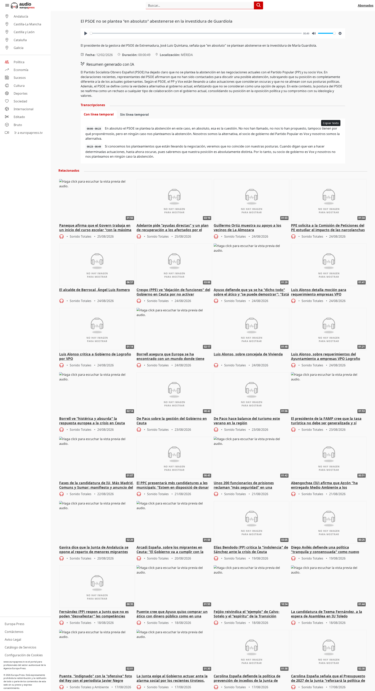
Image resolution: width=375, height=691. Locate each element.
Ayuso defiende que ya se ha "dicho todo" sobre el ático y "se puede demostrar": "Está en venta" (251, 292)
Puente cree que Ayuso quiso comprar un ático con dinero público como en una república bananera (172, 614)
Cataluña (20, 40)
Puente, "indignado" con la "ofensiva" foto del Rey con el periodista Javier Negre (95, 678)
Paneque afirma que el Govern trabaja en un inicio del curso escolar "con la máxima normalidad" (95, 228)
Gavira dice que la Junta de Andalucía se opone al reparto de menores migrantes (93, 549)
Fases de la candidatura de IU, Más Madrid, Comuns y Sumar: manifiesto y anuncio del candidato (96, 485)
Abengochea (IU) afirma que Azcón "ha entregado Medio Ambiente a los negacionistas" (324, 485)
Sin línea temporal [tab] (134, 114)
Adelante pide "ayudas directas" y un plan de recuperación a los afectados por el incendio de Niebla (173, 228)
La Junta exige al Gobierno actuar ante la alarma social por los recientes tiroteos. (172, 678)
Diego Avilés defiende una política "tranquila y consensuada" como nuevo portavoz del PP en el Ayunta (325, 549)
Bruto (18, 125)
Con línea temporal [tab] (99, 114)
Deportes (21, 93)
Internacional (23, 109)
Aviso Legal (13, 639)
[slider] (196, 33)
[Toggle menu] (7, 5)
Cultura (19, 85)
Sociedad (20, 101)
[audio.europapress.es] (28, 5)
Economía (21, 70)
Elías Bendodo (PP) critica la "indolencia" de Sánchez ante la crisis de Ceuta (251, 549)
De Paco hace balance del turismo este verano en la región (247, 420)
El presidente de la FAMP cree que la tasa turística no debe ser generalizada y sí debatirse (326, 421)
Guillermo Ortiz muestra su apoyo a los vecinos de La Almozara (247, 227)
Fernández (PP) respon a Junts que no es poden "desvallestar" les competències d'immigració (94, 614)
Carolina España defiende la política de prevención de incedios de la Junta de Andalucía (247, 678)
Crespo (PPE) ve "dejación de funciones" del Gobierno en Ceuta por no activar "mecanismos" (173, 292)
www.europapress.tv (14, 661)
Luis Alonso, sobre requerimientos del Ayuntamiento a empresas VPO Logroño (325, 356)
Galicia (18, 48)
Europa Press (14, 624)
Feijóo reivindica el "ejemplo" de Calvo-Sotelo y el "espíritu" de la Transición (246, 613)
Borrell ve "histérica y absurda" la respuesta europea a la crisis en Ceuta (92, 420)
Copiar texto (331, 123)
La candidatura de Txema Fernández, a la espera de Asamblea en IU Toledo (326, 613)
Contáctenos (14, 632)
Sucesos (20, 78)
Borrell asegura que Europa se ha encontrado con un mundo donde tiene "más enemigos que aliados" (170, 356)
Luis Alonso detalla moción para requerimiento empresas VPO (318, 292)
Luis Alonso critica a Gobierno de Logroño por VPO (95, 356)
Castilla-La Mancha (27, 24)
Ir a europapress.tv (28, 133)
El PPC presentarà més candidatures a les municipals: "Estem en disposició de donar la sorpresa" (173, 485)
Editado (19, 117)
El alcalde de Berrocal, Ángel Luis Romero (94, 290)
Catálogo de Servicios (20, 647)
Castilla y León (24, 32)
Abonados (365, 5)
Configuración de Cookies (24, 655)
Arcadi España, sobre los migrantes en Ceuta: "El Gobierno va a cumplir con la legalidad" (170, 549)
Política (19, 62)
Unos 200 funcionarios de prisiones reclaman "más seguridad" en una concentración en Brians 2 (244, 485)
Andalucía (21, 16)
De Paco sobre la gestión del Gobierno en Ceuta (172, 420)
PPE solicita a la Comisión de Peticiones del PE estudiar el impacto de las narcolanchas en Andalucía (328, 228)
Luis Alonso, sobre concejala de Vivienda (248, 354)
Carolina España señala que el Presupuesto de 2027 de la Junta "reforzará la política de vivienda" (328, 678)
